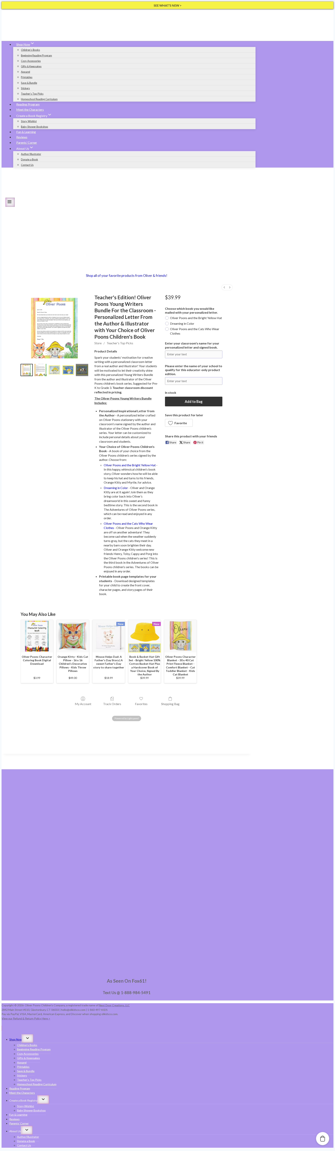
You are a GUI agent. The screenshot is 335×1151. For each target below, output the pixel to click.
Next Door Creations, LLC (114, 1005)
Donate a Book (29, 159)
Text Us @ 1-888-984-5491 (126, 992)
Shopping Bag (170, 704)
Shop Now (15, 1039)
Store (98, 343)
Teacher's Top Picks (120, 343)
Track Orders (112, 704)
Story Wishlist (29, 121)
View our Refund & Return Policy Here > (26, 1018)
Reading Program (28, 104)
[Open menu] (10, 202)
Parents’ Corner (26, 142)
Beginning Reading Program (36, 55)
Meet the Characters (30, 109)
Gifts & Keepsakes (31, 66)
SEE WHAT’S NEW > (167, 5)
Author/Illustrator (31, 154)
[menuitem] (224, 287)
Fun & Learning (26, 132)
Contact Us (27, 164)
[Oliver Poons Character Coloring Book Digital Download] (37, 636)
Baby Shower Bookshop (34, 126)
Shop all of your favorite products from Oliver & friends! (126, 275)
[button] (179, 423)
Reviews (21, 137)
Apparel (25, 71)
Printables (26, 77)
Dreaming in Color (182, 323)
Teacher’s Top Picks (32, 93)
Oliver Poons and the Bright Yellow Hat (196, 318)
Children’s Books (30, 49)
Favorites (141, 704)
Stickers (25, 88)
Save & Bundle (29, 82)
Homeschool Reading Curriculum (39, 99)
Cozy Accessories (31, 60)
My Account (83, 704)
